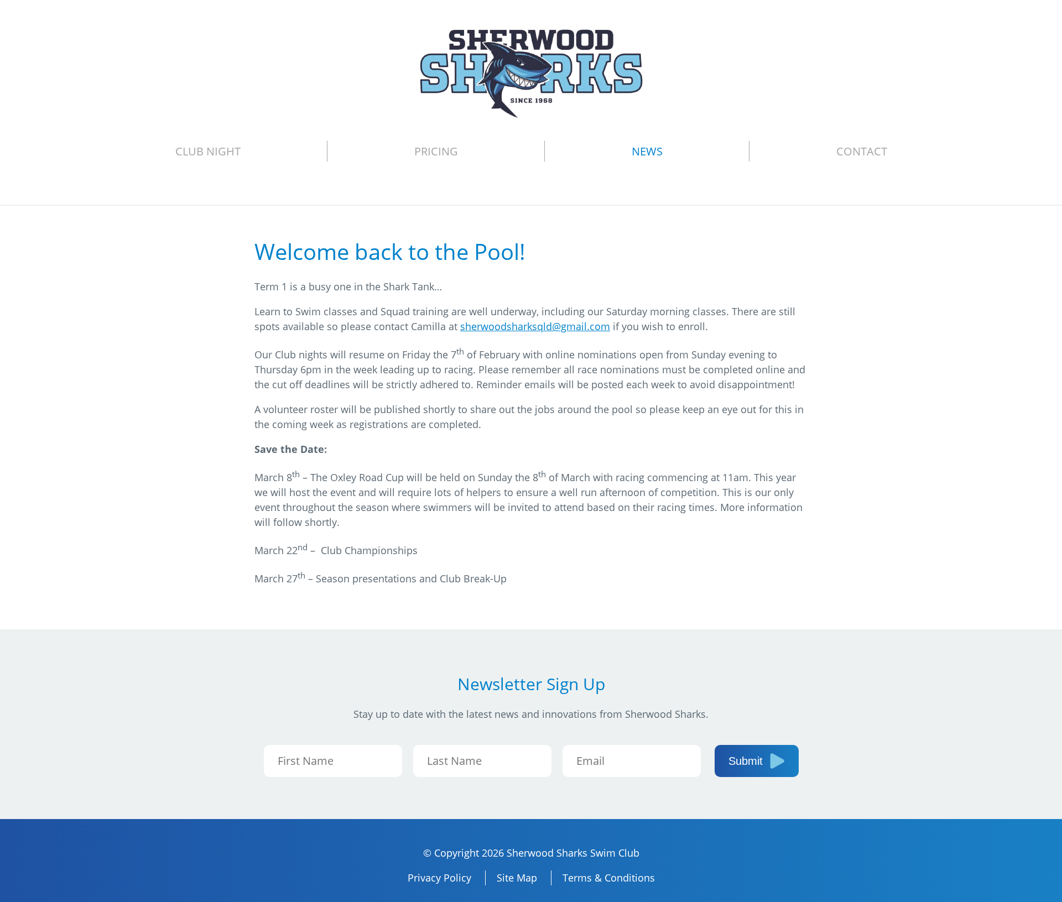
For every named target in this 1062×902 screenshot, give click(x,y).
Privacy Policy (439, 877)
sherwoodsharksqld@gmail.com (535, 326)
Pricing (436, 151)
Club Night (208, 151)
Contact (861, 151)
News (647, 151)
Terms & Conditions (609, 877)
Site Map (517, 877)
